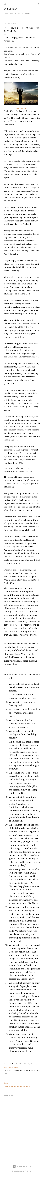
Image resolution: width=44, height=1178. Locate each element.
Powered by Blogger (24, 1166)
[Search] (38, 3)
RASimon (28, 1171)
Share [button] (6, 1083)
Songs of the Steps (15, 1086)
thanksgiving (27, 1086)
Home (7, 13)
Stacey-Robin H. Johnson (11, 1067)
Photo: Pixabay (21, 108)
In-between (10, 8)
